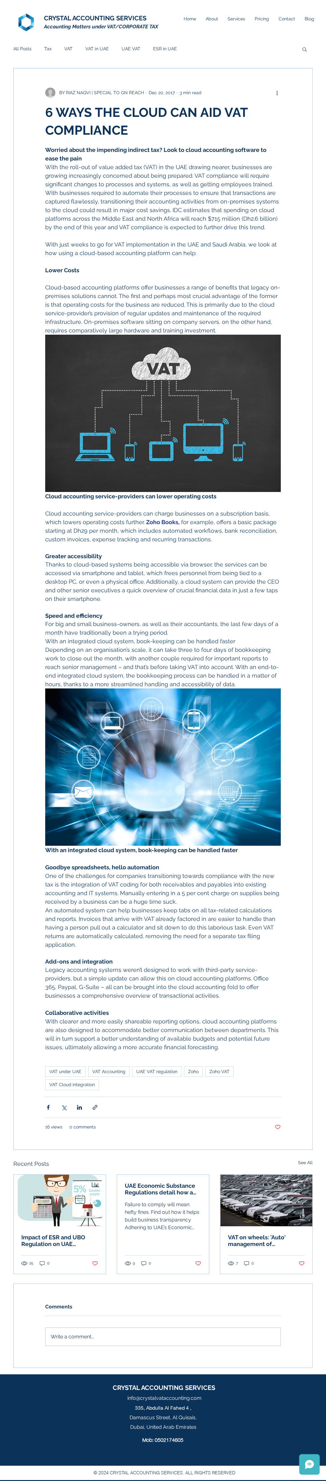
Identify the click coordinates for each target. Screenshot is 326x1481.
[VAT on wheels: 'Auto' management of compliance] (266, 1200)
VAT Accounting (108, 1071)
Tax (48, 48)
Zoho (193, 1071)
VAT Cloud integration (72, 1084)
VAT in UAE (97, 48)
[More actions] (277, 92)
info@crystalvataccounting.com (164, 1398)
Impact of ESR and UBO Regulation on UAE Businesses (53, 1240)
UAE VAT (131, 48)
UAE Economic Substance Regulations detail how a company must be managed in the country (163, 1189)
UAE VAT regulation (156, 1071)
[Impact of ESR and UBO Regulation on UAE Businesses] (60, 1200)
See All (305, 1162)
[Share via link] (95, 1107)
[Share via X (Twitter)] (64, 1107)
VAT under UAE (65, 1071)
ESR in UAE (165, 48)
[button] (304, 49)
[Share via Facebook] (48, 1107)
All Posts (22, 48)
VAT (68, 48)
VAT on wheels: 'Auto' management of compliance (257, 1240)
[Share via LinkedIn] (79, 1107)
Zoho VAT (219, 1071)
